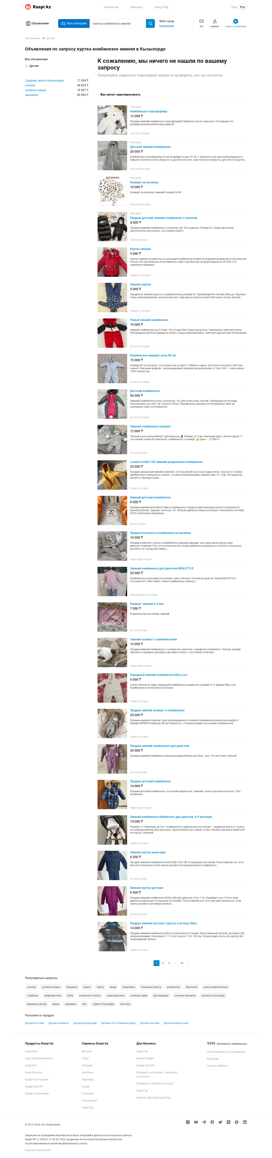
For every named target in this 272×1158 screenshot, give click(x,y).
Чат (202, 26)
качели (30, 85)
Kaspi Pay (142, 1051)
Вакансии (213, 1058)
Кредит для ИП (34, 1086)
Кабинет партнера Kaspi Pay (153, 1097)
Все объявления (36, 59)
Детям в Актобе (149, 1023)
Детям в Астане (34, 1023)
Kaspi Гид (87, 1107)
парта (100, 987)
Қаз (234, 7)
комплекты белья (90, 995)
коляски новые (35, 90)
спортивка (128, 987)
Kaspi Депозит (33, 1072)
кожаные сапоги (151, 987)
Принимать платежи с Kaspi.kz (154, 1083)
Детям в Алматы (58, 1023)
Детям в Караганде (85, 1023)
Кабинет (214, 26)
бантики (125, 1004)
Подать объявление (235, 26)
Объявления (40, 23)
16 (181, 963)
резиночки (173, 987)
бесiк (70, 995)
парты (87, 987)
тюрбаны (32, 995)
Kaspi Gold (31, 1051)
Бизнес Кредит (145, 1058)
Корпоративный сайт (38, 1150)
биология (191, 987)
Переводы (88, 1079)
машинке (31, 95)
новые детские (116, 995)
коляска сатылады (213, 995)
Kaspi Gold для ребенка (39, 1058)
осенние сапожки (185, 995)
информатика (52, 995)
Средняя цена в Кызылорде (44, 80)
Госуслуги (88, 1093)
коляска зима (138, 995)
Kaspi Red (30, 1065)
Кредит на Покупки (36, 1079)
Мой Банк (88, 1072)
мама (113, 987)
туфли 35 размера (103, 1004)
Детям (34, 66)
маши (55, 1004)
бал (84, 1004)
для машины (161, 995)
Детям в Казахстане (176, 1023)
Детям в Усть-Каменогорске (118, 1023)
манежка (70, 1004)
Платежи (87, 1065)
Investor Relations (217, 1065)
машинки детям (36, 1004)
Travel (85, 1058)
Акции (85, 1086)
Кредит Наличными (37, 1093)
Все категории (77, 23)
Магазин (87, 1051)
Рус (242, 7)
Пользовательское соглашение (226, 1051)
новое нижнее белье (215, 987)
